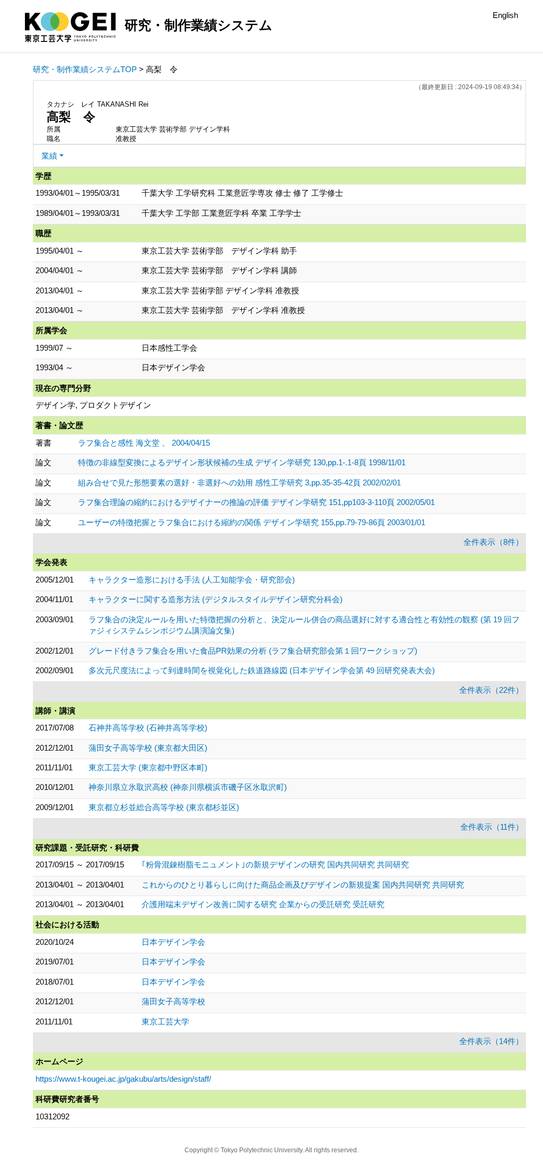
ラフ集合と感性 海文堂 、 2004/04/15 (144, 442)
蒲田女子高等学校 (173, 1001)
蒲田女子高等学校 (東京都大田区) (148, 747)
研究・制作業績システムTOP (85, 69)
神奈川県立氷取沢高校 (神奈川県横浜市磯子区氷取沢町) (188, 787)
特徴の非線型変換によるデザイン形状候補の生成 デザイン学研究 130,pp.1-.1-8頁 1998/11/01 (242, 462)
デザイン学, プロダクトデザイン (93, 405)
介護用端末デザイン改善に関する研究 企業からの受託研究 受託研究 (263, 904)
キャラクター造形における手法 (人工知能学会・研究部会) (192, 579)
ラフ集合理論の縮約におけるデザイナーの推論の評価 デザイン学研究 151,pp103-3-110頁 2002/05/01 (256, 502)
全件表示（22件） (491, 689)
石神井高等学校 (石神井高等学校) (148, 727)
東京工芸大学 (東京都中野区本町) (148, 767)
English (505, 15)
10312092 (52, 1116)
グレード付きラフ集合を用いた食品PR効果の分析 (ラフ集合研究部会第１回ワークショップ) (253, 650)
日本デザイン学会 (173, 941)
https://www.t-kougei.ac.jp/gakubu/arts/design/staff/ (123, 1078)
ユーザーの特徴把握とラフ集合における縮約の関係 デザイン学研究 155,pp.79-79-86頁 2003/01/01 (251, 522)
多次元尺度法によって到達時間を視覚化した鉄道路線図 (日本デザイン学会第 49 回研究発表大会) (262, 670)
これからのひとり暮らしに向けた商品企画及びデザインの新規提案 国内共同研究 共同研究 (303, 884)
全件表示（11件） (491, 826)
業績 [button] (49, 155)
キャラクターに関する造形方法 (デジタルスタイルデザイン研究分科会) (216, 599)
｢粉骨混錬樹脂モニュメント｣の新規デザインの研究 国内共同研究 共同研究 (275, 864)
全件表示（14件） (491, 1041)
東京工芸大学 (165, 1021)
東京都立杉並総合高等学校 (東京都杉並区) (164, 807)
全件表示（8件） (493, 541)
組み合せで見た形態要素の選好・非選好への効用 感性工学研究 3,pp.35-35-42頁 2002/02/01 (239, 482)
